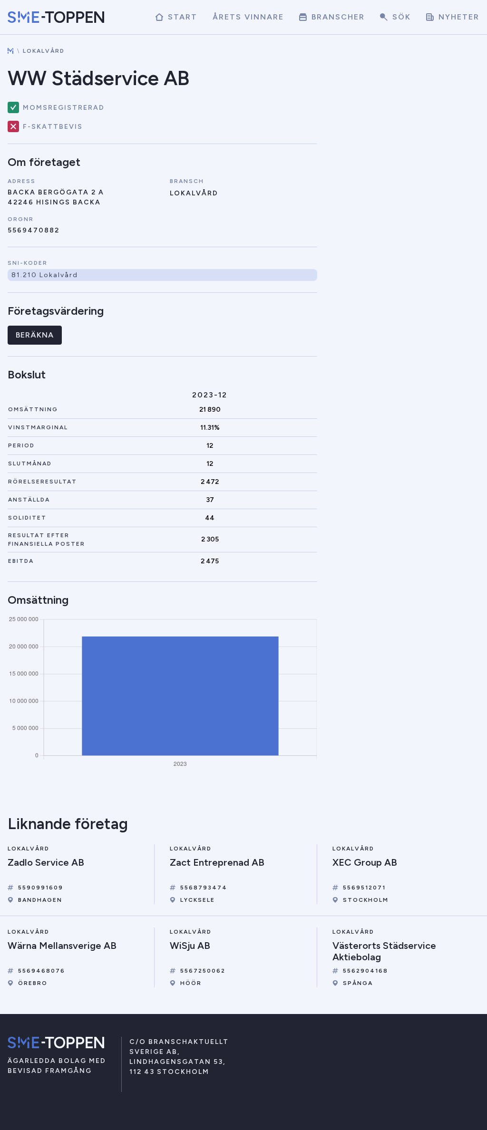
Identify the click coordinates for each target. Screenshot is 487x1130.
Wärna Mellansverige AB (62, 945)
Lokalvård (44, 51)
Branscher (337, 16)
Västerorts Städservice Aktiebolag (384, 951)
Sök (400, 16)
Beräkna (35, 334)
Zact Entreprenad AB (217, 862)
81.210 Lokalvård (44, 275)
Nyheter (457, 16)
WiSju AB (190, 945)
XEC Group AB (364, 862)
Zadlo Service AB (46, 862)
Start (181, 16)
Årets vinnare (248, 16)
